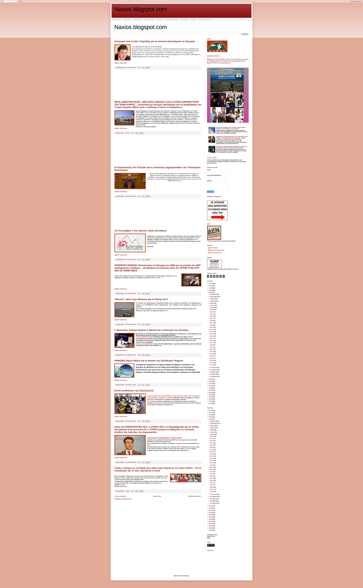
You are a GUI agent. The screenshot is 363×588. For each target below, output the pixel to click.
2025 (210, 401)
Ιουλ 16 (212, 340)
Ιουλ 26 (212, 356)
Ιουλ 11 (212, 331)
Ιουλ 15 (212, 338)
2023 (210, 396)
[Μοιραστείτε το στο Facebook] (147, 68)
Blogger (187, 575)
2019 (210, 388)
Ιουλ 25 (212, 353)
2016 (210, 381)
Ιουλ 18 (212, 345)
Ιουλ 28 (212, 360)
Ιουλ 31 (212, 364)
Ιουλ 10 (212, 329)
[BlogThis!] (144, 68)
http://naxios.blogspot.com (217, 250)
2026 (210, 403)
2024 (210, 399)
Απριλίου (212, 301)
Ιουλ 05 (212, 318)
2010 (210, 283)
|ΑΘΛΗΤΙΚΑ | (137, 19)
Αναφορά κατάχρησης (214, 196)
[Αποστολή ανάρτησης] (139, 67)
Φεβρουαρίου (213, 296)
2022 (210, 394)
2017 (210, 383)
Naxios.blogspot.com (140, 9)
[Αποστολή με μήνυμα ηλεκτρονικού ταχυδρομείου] (142, 68)
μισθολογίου (151, 399)
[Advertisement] (157, 85)
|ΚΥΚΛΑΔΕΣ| (184, 19)
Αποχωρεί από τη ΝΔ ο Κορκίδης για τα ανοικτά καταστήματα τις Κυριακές (154, 41)
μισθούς (160, 403)
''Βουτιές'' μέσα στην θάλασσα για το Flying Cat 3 (141, 299)
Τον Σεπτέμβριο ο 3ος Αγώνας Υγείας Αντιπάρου (140, 230)
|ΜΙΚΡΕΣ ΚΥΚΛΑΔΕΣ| (205, 19)
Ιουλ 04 (212, 316)
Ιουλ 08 (212, 325)
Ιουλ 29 (212, 362)
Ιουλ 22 (212, 349)
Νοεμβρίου (213, 374)
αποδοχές (152, 401)
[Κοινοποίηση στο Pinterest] (149, 68)
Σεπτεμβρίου (213, 369)
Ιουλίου (212, 307)
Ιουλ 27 (212, 358)
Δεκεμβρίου (213, 376)
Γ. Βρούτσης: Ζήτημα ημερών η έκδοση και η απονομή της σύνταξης (151, 330)
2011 (210, 286)
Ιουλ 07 (212, 322)
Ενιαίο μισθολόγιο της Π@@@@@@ (134, 390)
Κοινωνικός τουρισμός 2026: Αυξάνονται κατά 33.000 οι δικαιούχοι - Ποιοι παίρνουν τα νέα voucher (231, 128)
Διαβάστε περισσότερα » (120, 63)
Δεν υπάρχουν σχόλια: (131, 67)
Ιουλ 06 (212, 320)
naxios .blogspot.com (216, 252)
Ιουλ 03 (212, 314)
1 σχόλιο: (127, 132)
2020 (210, 390)
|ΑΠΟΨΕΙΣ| (160, 19)
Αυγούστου (213, 367)
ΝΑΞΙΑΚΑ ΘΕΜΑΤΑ (172, 19)
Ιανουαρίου (213, 294)
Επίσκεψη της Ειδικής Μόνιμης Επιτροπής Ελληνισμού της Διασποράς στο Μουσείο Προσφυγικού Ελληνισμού (231, 147)
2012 (210, 288)
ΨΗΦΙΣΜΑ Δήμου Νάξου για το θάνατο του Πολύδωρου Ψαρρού (148, 360)
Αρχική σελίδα (117, 19)
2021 (210, 392)
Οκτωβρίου (213, 372)
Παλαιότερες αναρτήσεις (194, 496)
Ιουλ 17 (212, 342)
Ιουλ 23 (212, 351)
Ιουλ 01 (212, 309)
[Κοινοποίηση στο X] (145, 68)
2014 (210, 292)
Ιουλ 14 (212, 336)
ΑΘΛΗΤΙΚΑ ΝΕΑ (149, 19)
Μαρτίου (212, 298)
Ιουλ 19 (212, 347)
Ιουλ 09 (212, 327)
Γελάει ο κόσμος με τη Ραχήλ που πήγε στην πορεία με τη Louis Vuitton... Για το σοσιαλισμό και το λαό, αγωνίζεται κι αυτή (157, 469)
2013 (210, 290)
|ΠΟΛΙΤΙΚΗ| (127, 19)
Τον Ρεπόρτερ (214, 247)
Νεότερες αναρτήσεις (120, 496)
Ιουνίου (212, 305)
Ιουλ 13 (212, 334)
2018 (210, 385)
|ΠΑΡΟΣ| (193, 19)
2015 (210, 379)
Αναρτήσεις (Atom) (127, 499)
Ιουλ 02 (212, 312)
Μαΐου (212, 303)
